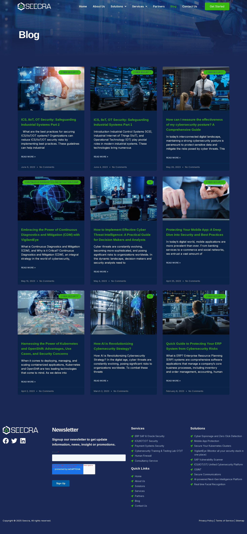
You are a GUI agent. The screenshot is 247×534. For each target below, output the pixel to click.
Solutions (117, 6)
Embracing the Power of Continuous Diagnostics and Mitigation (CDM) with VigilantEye (50, 234)
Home (83, 6)
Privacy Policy (206, 520)
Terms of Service (225, 520)
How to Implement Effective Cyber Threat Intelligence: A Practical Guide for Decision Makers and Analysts (122, 234)
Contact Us (189, 6)
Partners (159, 6)
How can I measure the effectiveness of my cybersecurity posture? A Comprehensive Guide (194, 124)
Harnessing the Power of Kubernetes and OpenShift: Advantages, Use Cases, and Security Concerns (49, 348)
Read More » (28, 156)
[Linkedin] (23, 441)
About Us (99, 6)
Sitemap (240, 520)
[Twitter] (14, 441)
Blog (173, 6)
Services (138, 6)
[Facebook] (6, 441)
